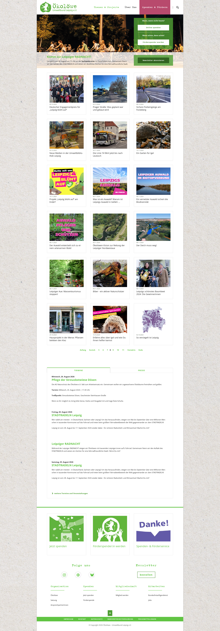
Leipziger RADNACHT (66, 444)
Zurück (92, 350)
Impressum (68, 619)
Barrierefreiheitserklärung (120, 619)
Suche (177, 5)
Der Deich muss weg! (146, 245)
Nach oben (110, 613)
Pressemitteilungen (147, 619)
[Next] (178, 41)
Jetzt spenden (58, 546)
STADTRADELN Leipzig (67, 415)
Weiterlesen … (71, 95)
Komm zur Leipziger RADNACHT (109, 67)
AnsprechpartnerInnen (59, 605)
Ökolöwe (54, 595)
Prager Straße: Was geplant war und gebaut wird (108, 108)
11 (123, 350)
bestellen (146, 574)
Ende (141, 350)
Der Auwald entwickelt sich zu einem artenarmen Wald (65, 246)
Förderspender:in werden (109, 546)
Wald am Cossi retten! (111, 67)
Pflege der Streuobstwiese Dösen (74, 380)
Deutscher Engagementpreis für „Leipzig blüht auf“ (65, 108)
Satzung (54, 600)
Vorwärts (131, 350)
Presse (141, 370)
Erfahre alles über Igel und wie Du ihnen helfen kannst (109, 339)
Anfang (83, 350)
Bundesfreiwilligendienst (158, 595)
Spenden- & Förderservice (152, 546)
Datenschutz (97, 619)
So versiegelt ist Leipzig (147, 337)
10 (118, 350)
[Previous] (42, 41)
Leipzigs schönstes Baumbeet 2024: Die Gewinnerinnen (150, 293)
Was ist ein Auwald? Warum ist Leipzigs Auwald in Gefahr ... (108, 200)
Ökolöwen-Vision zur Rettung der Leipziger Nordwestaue (109, 246)
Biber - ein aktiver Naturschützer (108, 291)
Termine (78, 370)
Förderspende (88, 600)
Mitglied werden (122, 595)
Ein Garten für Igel (145, 153)
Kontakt (82, 619)
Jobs (150, 600)
